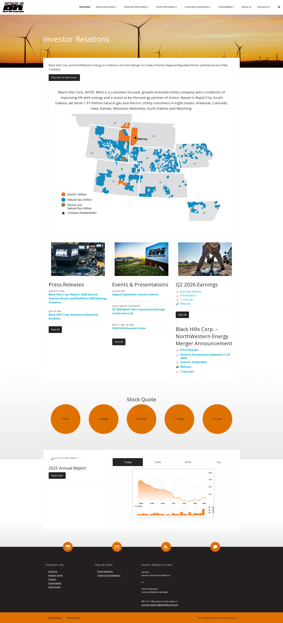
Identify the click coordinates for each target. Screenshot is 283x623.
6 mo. (188, 462)
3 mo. (158, 462)
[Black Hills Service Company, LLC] (13, 7)
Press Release (189, 350)
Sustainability (225, 6)
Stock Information (165, 6)
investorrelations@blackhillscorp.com (160, 604)
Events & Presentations (108, 575)
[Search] (277, 7)
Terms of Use (73, 618)
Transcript (186, 299)
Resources (262, 6)
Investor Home (55, 575)
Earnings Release (190, 291)
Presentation (188, 295)
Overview (84, 6)
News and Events (105, 6)
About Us (246, 6)
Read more (57, 475)
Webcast (185, 303)
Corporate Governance (197, 6)
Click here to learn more (64, 77)
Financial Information (135, 6)
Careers (52, 579)
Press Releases (105, 571)
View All (55, 329)
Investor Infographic (193, 362)
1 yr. (218, 462)
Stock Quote (54, 587)
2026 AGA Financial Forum (129, 328)
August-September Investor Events (135, 294)
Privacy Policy (54, 618)
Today (128, 462)
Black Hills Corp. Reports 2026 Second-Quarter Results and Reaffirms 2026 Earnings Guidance (78, 298)
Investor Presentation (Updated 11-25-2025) (205, 356)
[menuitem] (85, 7)
